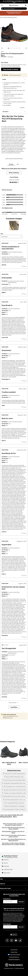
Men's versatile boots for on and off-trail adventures (15, 786)
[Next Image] (26, 48)
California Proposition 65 (15, 75)
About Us (2, 883)
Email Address (7, 898)
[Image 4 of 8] (13, 48)
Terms (14, 921)
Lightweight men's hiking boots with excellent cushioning (15, 783)
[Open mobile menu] (2, 5)
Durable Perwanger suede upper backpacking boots (15, 780)
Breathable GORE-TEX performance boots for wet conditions (15, 796)
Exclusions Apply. (6, 914)
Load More (14, 707)
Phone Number (7, 924)
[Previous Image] (2, 48)
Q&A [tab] (18, 164)
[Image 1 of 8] (8, 48)
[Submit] (2, 8)
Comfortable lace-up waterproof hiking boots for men (15, 793)
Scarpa (2, 51)
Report (24, 266)
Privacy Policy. (18, 921)
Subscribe (21, 901)
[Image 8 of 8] (20, 48)
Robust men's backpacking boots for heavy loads (14, 799)
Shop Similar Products (10, 69)
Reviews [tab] (11, 164)
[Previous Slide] (1, 1)
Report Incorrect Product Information (14, 158)
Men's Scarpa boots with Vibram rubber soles (14, 803)
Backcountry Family (5, 888)
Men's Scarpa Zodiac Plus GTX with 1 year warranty (14, 809)
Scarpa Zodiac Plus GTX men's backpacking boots (14, 773)
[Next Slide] (27, 1)
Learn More (22, 107)
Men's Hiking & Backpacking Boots (8, 17)
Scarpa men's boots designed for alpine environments (15, 790)
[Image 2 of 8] (10, 48)
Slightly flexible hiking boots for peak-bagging (15, 806)
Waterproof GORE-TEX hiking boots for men (15, 776)
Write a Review (14, 173)
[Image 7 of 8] (18, 48)
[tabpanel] (14, 439)
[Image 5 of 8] (15, 48)
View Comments (13, 702)
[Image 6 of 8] (16, 48)
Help (1, 879)
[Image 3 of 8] (11, 48)
